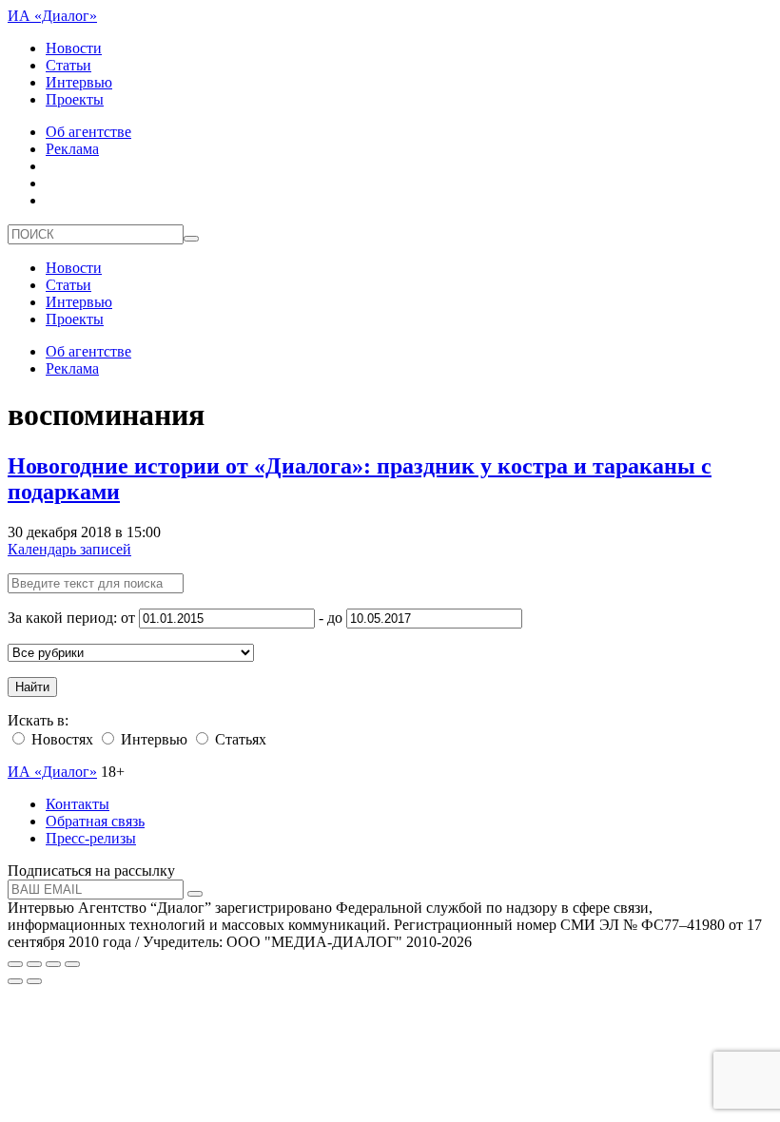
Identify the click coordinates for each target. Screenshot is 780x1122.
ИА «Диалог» (52, 16)
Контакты (77, 804)
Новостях (60, 739)
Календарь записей (69, 549)
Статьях (238, 739)
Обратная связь (95, 821)
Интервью (79, 82)
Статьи (68, 65)
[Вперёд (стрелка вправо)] (34, 981)
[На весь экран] (53, 964)
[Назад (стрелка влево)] (15, 981)
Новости (74, 48)
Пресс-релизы (91, 838)
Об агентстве (88, 132)
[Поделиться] (34, 964)
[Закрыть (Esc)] (15, 964)
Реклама (72, 149)
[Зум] (72, 964)
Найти (32, 687)
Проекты (75, 99)
